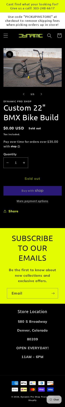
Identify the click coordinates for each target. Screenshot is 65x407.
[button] (6, 35)
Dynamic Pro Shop (30, 397)
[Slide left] (24, 94)
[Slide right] (41, 94)
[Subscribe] (53, 293)
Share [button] (13, 211)
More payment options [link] (32, 201)
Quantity (10, 154)
